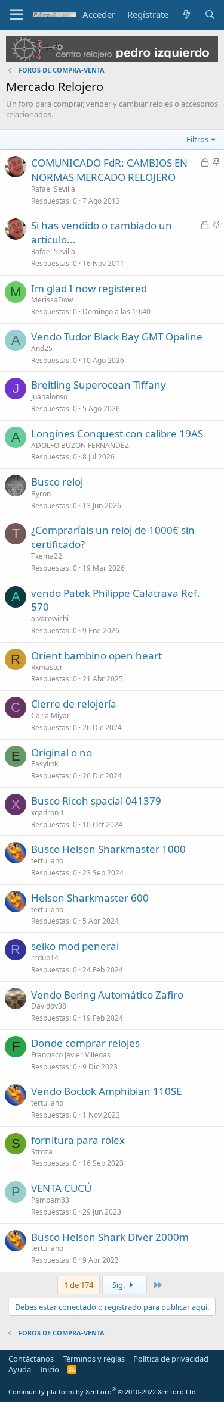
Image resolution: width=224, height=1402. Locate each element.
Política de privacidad (170, 1358)
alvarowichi (50, 619)
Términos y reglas (94, 1358)
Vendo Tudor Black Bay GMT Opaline (116, 336)
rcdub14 (45, 958)
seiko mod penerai (75, 946)
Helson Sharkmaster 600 (90, 898)
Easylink (44, 764)
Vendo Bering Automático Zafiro (107, 995)
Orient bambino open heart (96, 655)
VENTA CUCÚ (61, 1188)
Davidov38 (48, 1006)
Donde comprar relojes (85, 1043)
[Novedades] (186, 15)
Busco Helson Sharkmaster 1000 (108, 849)
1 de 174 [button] (78, 1284)
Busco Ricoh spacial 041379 (96, 801)
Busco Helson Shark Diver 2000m (110, 1237)
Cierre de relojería (73, 704)
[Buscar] (210, 15)
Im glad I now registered (89, 288)
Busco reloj (57, 482)
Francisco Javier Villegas (71, 1055)
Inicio (49, 1369)
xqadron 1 (48, 813)
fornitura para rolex (78, 1140)
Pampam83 (50, 1200)
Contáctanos (31, 1358)
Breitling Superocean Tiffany (98, 385)
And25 (42, 348)
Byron (41, 494)
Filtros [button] (197, 139)
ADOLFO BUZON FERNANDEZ (80, 445)
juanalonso (49, 397)
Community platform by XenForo (103, 1391)
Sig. (119, 1284)
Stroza (42, 1152)
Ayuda (19, 1369)
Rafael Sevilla (53, 189)
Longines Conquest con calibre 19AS (117, 433)
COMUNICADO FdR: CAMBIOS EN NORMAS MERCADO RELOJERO (109, 170)
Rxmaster (47, 667)
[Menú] (16, 15)
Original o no (61, 752)
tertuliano (47, 861)
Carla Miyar (50, 716)
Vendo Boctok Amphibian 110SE (106, 1091)
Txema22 (46, 556)
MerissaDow (52, 300)
